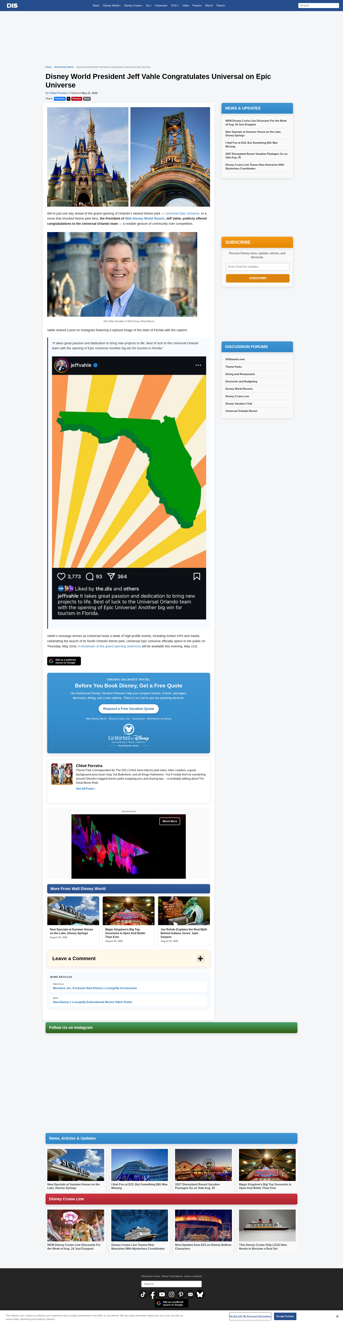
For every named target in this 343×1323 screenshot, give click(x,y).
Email (87, 99)
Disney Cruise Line (237, 396)
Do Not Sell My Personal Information (250, 1316)
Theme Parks (233, 366)
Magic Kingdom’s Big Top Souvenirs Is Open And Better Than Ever (125, 933)
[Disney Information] (12, 5)
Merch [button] (209, 5)
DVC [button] (174, 5)
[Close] (337, 1316)
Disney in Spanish (193, 1276)
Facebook (59, 99)
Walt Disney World (64, 67)
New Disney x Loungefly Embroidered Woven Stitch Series (92, 1000)
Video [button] (185, 5)
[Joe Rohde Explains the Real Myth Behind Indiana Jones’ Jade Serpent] (184, 910)
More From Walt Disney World (78, 888)
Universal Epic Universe (182, 213)
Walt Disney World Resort (144, 218)
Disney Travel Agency (172, 1276)
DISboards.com (235, 359)
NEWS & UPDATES (243, 108)
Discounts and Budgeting (241, 381)
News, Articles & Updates (72, 1138)
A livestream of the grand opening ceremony (109, 646)
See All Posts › (85, 788)
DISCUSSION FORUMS (246, 346)
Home (49, 67)
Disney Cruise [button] (132, 5)
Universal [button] (160, 5)
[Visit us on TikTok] (143, 1294)
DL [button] (148, 5)
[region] (171, 1316)
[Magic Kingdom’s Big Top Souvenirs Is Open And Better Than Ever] (129, 910)
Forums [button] (197, 5)
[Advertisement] (257, 314)
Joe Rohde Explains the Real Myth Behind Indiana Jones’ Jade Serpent (184, 933)
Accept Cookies (285, 1316)
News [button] (96, 5)
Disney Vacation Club (238, 403)
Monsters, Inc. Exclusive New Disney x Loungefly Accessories (95, 986)
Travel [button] (219, 5)
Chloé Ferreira (58, 92)
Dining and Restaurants (240, 374)
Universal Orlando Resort (241, 410)
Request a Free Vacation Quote (128, 709)
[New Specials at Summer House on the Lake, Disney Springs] (73, 910)
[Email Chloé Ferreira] (79, 796)
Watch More (170, 821)
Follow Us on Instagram (71, 1027)
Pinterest (77, 99)
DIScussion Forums (150, 1276)
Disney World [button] (111, 5)
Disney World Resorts (239, 388)
